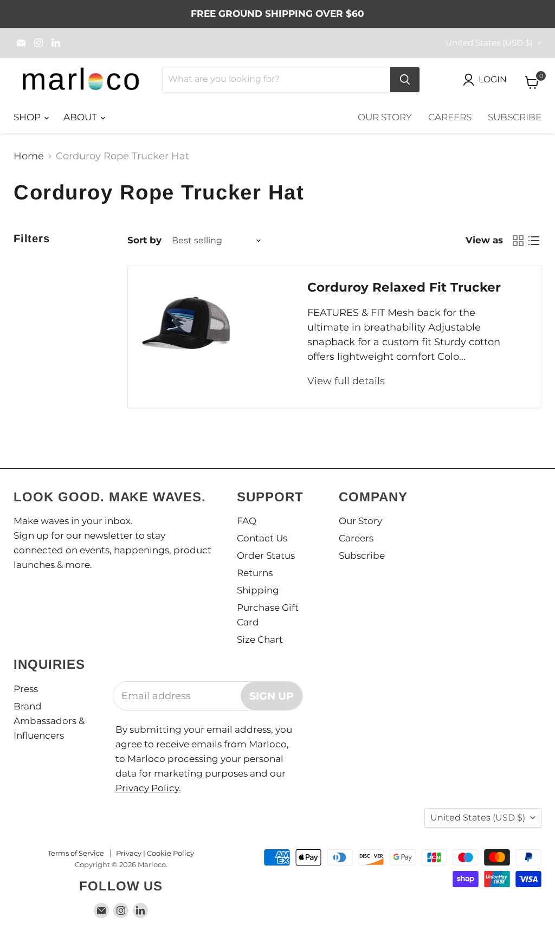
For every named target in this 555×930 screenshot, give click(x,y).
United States (489, 43)
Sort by (144, 240)
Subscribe (514, 117)
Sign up (271, 695)
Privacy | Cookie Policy (155, 853)
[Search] (405, 79)
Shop (28, 117)
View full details (346, 381)
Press (26, 688)
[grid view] (518, 240)
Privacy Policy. (148, 788)
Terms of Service (76, 853)
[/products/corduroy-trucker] (186, 323)
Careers (450, 117)
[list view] (533, 240)
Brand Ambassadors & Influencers (49, 721)
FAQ (246, 520)
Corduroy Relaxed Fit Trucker (404, 287)
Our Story (385, 117)
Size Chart (260, 639)
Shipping (258, 590)
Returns (255, 572)
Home (29, 156)
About (81, 117)
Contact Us (262, 538)
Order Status (266, 555)
